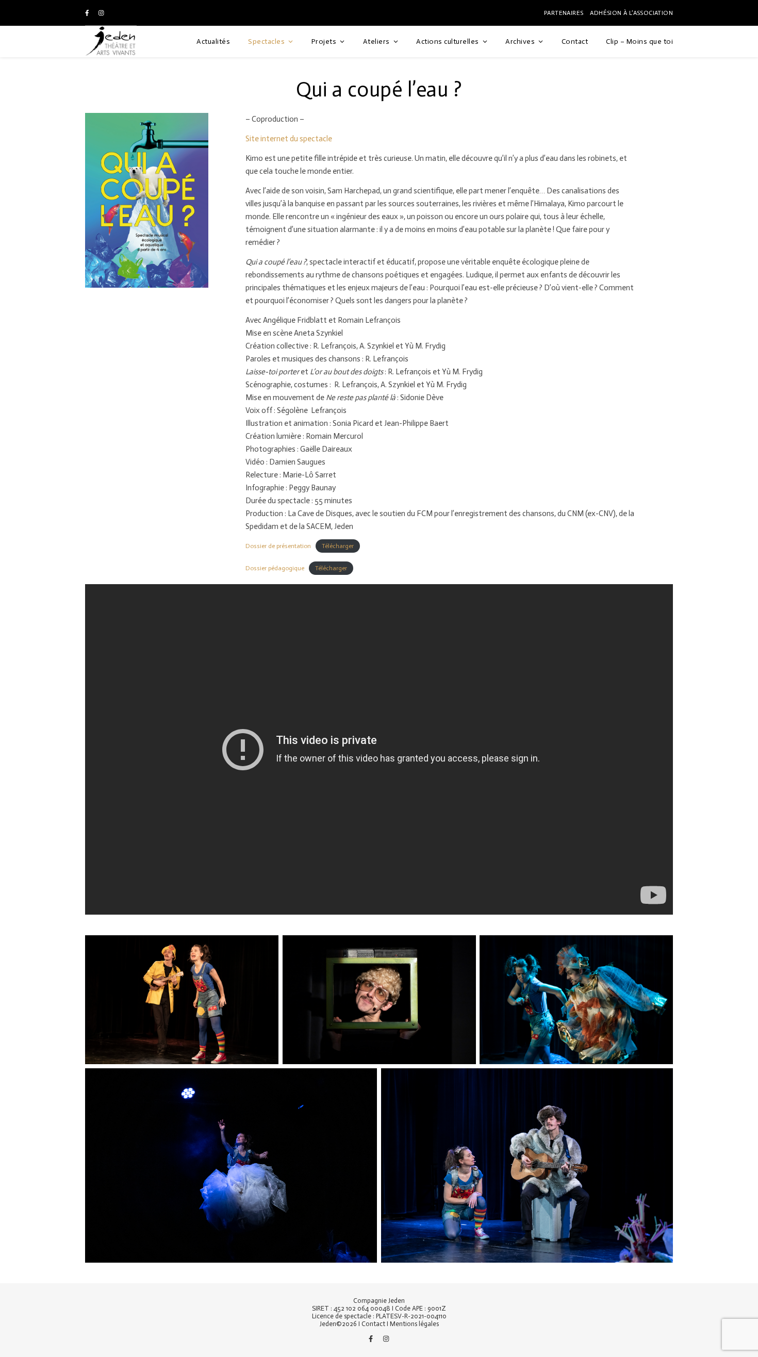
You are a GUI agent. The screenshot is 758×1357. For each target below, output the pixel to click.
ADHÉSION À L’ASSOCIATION (631, 12)
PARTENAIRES (563, 12)
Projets (324, 41)
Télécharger (338, 546)
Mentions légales (414, 1324)
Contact (575, 41)
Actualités (213, 41)
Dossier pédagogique (274, 568)
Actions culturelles (447, 41)
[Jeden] (111, 41)
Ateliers (376, 41)
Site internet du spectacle (288, 138)
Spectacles (266, 41)
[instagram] (101, 12)
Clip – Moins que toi (639, 41)
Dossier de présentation (278, 546)
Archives (520, 41)
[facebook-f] (88, 12)
